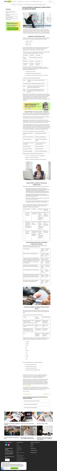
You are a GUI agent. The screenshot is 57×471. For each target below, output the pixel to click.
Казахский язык (34, 452)
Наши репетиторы (20, 1)
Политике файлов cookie (20, 466)
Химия (32, 446)
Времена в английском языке (10, 11)
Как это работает (27, 1)
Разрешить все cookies (14, 468)
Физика (32, 444)
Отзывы (18, 451)
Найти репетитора (12, 28)
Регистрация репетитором (34, 1)
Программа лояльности (20, 460)
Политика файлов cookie (20, 459)
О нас (17, 444)
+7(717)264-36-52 (9, 451)
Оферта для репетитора (20, 455)
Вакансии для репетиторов (20, 452)
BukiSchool (44, 389)
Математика (33, 448)
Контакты (18, 445)
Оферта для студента (20, 456)
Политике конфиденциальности (12, 466)
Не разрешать (6, 468)
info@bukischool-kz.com (9, 449)
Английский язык (34, 450)
